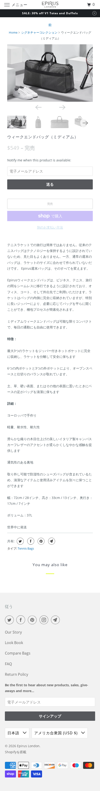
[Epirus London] (50, 4)
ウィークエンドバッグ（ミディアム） (42, 136)
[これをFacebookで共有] (30, 541)
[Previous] (38, 107)
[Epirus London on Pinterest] (33, 619)
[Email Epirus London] (56, 619)
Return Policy (16, 674)
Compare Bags (17, 653)
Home (13, 32)
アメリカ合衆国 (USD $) (56, 732)
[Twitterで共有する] (20, 541)
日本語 (13, 732)
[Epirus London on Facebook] (21, 619)
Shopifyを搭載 (15, 752)
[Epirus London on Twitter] (10, 619)
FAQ (8, 663)
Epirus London (28, 746)
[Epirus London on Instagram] (45, 619)
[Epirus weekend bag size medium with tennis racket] (50, 73)
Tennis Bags (26, 548)
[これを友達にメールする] (51, 541)
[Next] (62, 107)
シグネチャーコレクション (39, 32)
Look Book (14, 642)
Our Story (13, 632)
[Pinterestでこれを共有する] (41, 541)
